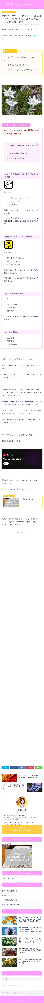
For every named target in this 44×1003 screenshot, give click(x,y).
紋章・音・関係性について (11, 904)
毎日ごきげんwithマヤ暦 (22, 4)
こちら (4, 878)
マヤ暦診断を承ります (9, 900)
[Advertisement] (22, 624)
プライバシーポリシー (18, 998)
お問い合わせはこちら (9, 891)
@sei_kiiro (33, 35)
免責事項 (29, 998)
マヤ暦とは (6, 895)
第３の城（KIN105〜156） (9, 12)
